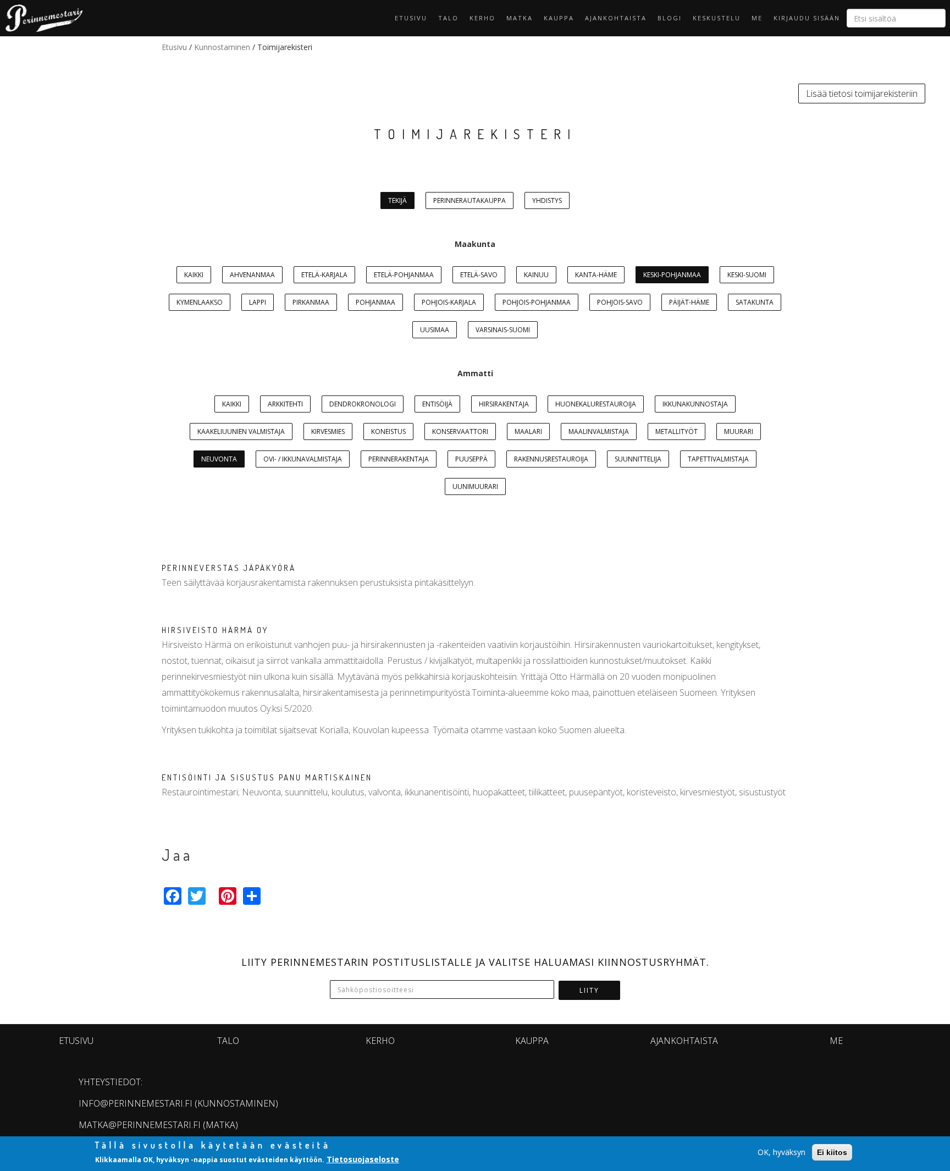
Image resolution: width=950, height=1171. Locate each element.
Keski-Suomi (746, 274)
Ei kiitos (832, 1152)
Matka (519, 18)
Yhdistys (547, 200)
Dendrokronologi (362, 404)
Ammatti (475, 373)
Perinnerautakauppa (469, 200)
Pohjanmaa (375, 302)
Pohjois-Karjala (449, 302)
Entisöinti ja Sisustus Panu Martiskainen (267, 777)
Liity (589, 990)
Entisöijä (437, 404)
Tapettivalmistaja (718, 459)
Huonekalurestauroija (595, 404)
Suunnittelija (638, 459)
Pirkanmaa (310, 302)
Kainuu (536, 274)
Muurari (738, 431)
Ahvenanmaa (252, 274)
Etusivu (411, 18)
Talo (448, 18)
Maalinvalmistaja (598, 431)
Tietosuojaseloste (363, 1159)
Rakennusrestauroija (551, 459)
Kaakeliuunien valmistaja (241, 431)
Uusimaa (434, 329)
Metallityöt (676, 431)
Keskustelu (717, 18)
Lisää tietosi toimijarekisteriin (862, 93)
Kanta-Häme (596, 274)
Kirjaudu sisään (807, 18)
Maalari (528, 431)
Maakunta (475, 244)
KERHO (482, 18)
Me (757, 18)
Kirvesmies (328, 431)
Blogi (670, 18)
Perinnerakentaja (398, 459)
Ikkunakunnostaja (695, 404)
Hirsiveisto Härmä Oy (215, 630)
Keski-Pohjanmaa (672, 274)
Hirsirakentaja (504, 404)
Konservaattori (460, 431)
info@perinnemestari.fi (135, 1103)
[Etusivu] (41, 18)
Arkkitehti (285, 404)
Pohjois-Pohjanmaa (536, 302)
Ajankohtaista (616, 18)
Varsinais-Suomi (503, 329)
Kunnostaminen (222, 47)
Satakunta (755, 302)
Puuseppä (471, 459)
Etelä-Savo (479, 274)
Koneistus (388, 431)
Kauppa (559, 18)
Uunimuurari (475, 486)
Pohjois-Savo (620, 302)
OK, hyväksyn (781, 1152)
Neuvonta (219, 459)
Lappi (257, 302)
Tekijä (397, 200)
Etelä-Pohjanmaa (404, 274)
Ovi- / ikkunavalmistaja (302, 459)
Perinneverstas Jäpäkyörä (229, 568)
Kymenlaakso (199, 302)
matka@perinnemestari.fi (140, 1125)
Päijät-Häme (689, 302)
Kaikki (193, 274)
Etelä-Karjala (324, 274)
